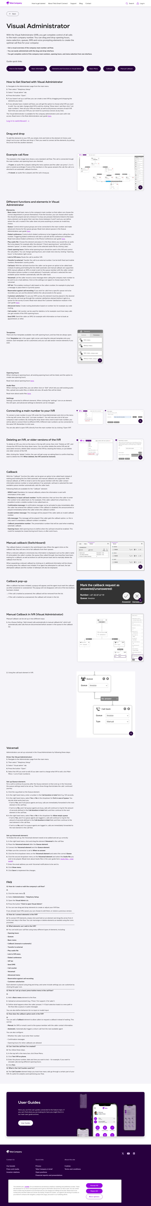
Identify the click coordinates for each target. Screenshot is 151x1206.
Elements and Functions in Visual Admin (66, 69)
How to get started (38, 3)
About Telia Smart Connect (58, 3)
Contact (88, 3)
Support (73, 3)
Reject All (94, 1191)
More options (94, 1196)
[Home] (14, 3)
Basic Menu (93, 69)
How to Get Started (16, 69)
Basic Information (38, 69)
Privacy (38, 1166)
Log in (142, 3)
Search (131, 3)
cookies (27, 1186)
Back (14, 14)
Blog (81, 3)
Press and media (12, 1169)
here (49, 116)
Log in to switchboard (16, 121)
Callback (109, 69)
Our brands (10, 1166)
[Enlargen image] (140, 187)
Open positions (41, 1172)
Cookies (68, 1166)
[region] (65, 1191)
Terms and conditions (73, 1169)
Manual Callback (127, 69)
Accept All (94, 1185)
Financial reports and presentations (49, 1175)
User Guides (25, 1123)
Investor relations (13, 1172)
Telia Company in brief (44, 1169)
